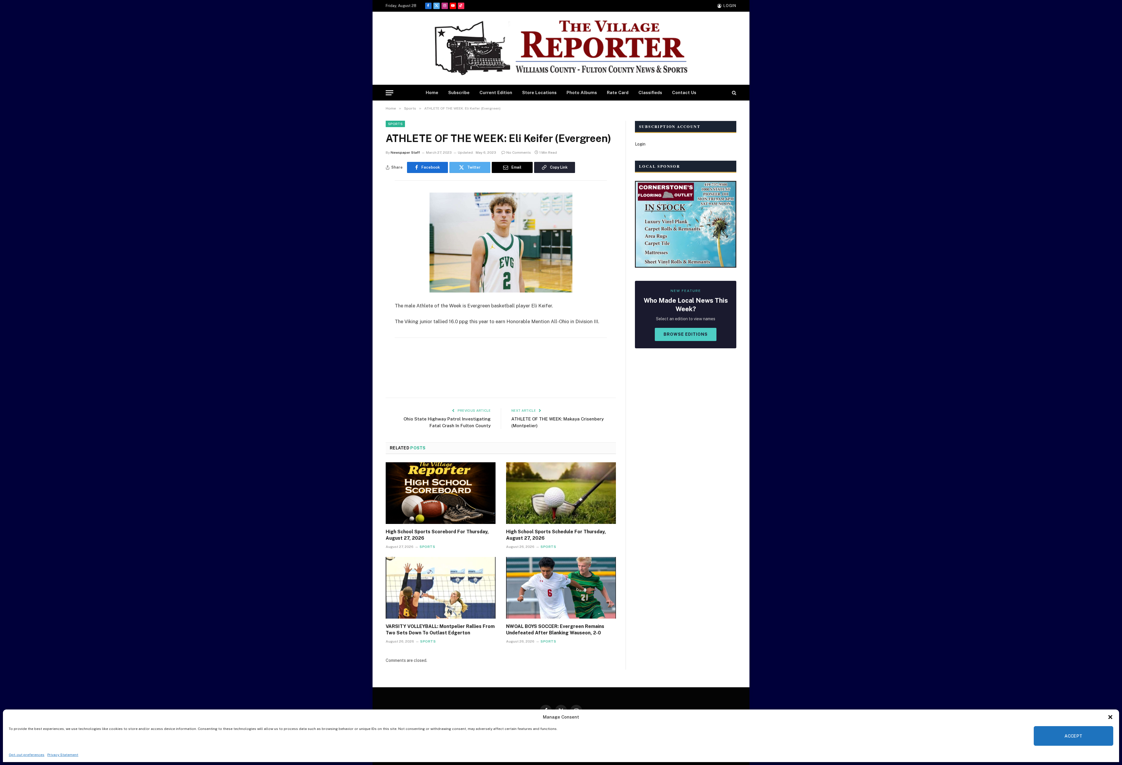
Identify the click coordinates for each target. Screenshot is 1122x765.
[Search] (733, 92)
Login (640, 144)
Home (432, 92)
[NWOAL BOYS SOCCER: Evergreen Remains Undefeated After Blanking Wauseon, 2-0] (561, 588)
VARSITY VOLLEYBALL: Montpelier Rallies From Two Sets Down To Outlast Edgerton (440, 630)
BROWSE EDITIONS (686, 334)
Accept (1073, 735)
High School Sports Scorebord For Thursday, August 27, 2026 (437, 535)
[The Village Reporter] (561, 48)
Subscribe (459, 92)
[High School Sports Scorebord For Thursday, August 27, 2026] (441, 493)
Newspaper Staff (405, 152)
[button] (1110, 717)
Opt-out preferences (26, 755)
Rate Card (617, 92)
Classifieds (650, 92)
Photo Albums (582, 92)
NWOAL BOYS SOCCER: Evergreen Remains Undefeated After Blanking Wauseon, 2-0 (555, 630)
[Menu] (389, 92)
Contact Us (684, 92)
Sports (395, 124)
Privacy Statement (62, 755)
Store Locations (539, 92)
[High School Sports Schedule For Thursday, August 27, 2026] (561, 493)
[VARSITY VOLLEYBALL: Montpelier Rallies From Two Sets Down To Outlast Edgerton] (441, 588)
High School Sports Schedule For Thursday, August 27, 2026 (556, 535)
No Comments (518, 152)
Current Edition (495, 92)
